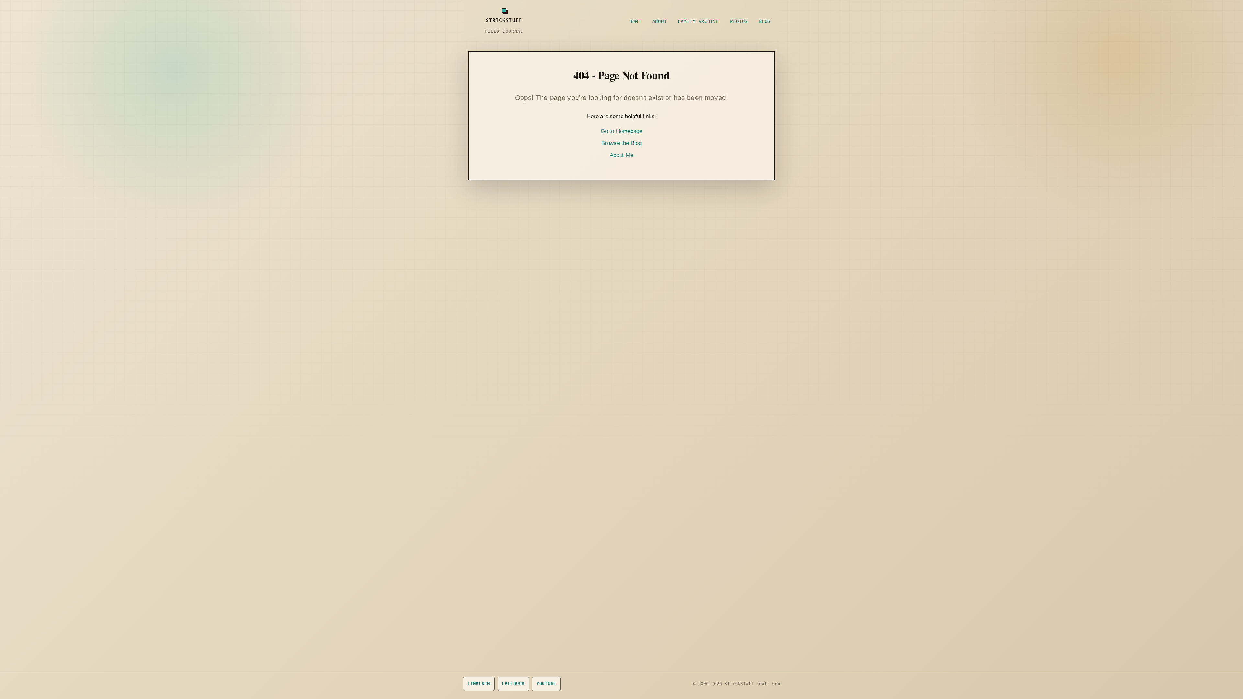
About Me (621, 155)
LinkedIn (478, 683)
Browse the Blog (621, 143)
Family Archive (698, 21)
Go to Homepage (621, 131)
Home (635, 21)
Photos (739, 21)
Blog (764, 21)
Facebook (513, 683)
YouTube (546, 683)
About (659, 21)
